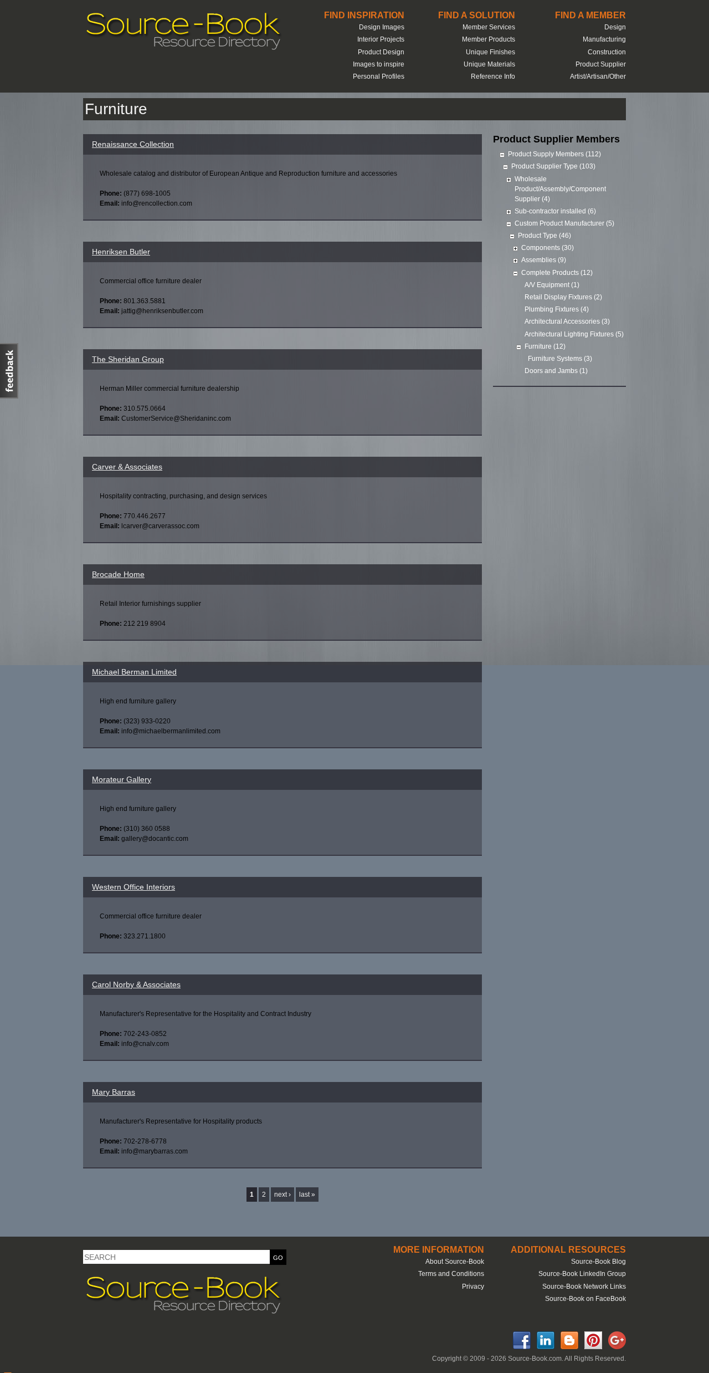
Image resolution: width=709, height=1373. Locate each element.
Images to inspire (378, 64)
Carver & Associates (127, 466)
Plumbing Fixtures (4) (557, 309)
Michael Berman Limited (134, 671)
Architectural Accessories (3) (567, 321)
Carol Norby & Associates (136, 984)
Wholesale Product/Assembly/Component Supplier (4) (560, 189)
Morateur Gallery (121, 779)
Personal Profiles (378, 76)
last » (307, 1194)
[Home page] (182, 49)
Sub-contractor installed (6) (555, 211)
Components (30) (547, 248)
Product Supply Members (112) (554, 154)
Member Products (488, 39)
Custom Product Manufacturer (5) (564, 223)
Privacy (473, 1286)
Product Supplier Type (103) (553, 166)
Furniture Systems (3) (560, 359)
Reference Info (493, 76)
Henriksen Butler (121, 251)
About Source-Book (454, 1261)
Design (615, 27)
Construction (607, 52)
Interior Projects (380, 39)
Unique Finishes (490, 52)
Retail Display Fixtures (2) (563, 297)
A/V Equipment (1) (552, 285)
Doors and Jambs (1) (556, 371)
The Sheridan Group (128, 359)
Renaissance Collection (133, 144)
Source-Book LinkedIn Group (582, 1274)
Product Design (381, 52)
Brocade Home (118, 574)
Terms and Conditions (451, 1274)
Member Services (489, 27)
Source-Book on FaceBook (585, 1299)
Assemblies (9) (543, 260)
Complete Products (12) (557, 273)
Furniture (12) (545, 346)
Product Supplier (601, 64)
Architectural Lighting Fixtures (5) (574, 334)
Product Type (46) (544, 235)
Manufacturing (604, 39)
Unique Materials (489, 64)
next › (282, 1194)
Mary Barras (113, 1092)
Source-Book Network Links (584, 1286)
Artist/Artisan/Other (598, 76)
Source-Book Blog (598, 1261)
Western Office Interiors (133, 886)
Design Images (381, 27)
